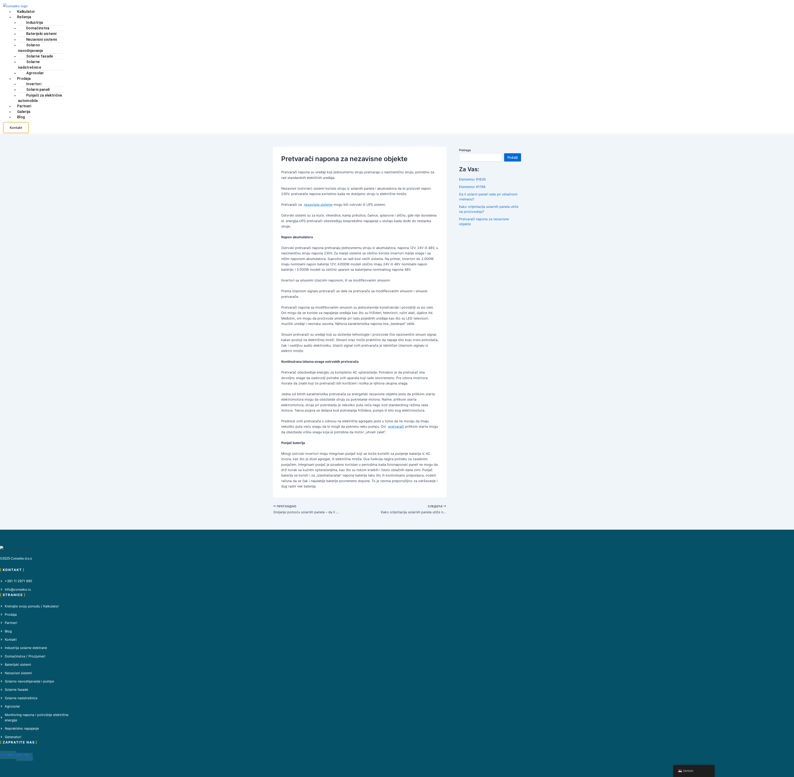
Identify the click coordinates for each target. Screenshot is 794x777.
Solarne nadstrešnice (29, 64)
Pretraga (465, 150)
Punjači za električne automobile (40, 98)
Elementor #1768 (472, 187)
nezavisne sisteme (318, 204)
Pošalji (512, 157)
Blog (21, 117)
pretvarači (396, 426)
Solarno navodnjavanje (30, 48)
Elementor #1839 (472, 179)
